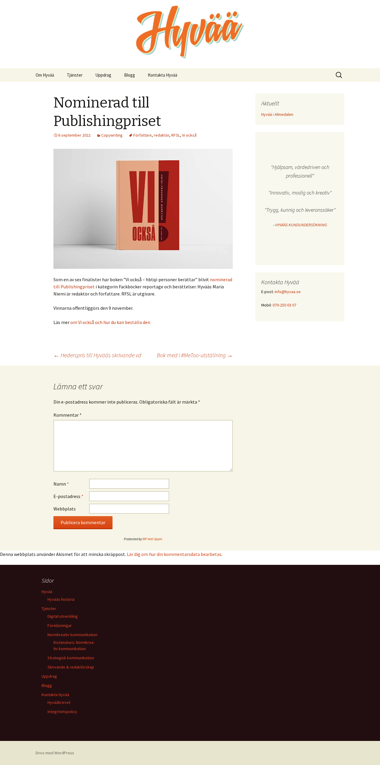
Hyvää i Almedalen (277, 114)
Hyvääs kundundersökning (301, 224)
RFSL (175, 135)
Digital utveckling (63, 616)
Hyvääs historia (61, 599)
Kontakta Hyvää (162, 75)
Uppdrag (103, 75)
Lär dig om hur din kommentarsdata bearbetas (174, 554)
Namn (61, 484)
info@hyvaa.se (288, 291)
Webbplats (64, 509)
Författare (142, 135)
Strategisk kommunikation (71, 657)
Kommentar (67, 415)
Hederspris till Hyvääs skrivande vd (97, 355)
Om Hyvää (45, 75)
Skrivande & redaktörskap (71, 667)
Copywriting (112, 135)
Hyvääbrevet (59, 702)
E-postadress (68, 496)
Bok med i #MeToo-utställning (195, 355)
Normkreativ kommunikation (72, 634)
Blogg (129, 75)
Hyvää (47, 591)
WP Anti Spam (152, 539)
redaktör (161, 135)
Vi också (189, 135)
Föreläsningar (60, 625)
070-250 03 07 (284, 305)
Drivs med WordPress (55, 752)
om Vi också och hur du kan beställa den (110, 322)
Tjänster (75, 75)
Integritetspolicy (62, 711)
